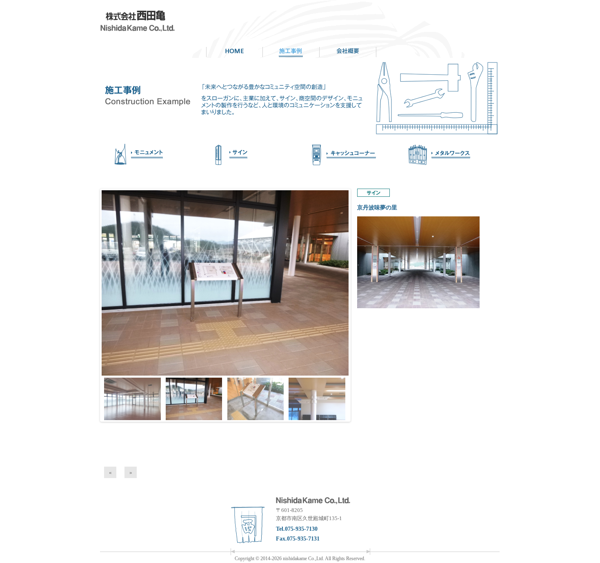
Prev (86, 283)
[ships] (151, 155)
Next (363, 283)
